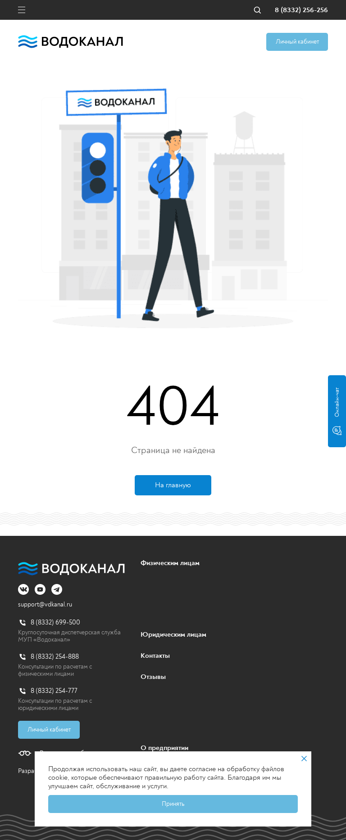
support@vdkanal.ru (45, 604)
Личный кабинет (297, 41)
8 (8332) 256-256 (301, 10)
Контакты (155, 655)
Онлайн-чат (337, 402)
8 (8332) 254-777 (54, 691)
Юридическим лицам (173, 634)
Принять (173, 804)
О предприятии (164, 747)
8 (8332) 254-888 (55, 656)
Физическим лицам (170, 562)
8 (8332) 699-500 (55, 622)
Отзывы (153, 676)
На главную (173, 485)
